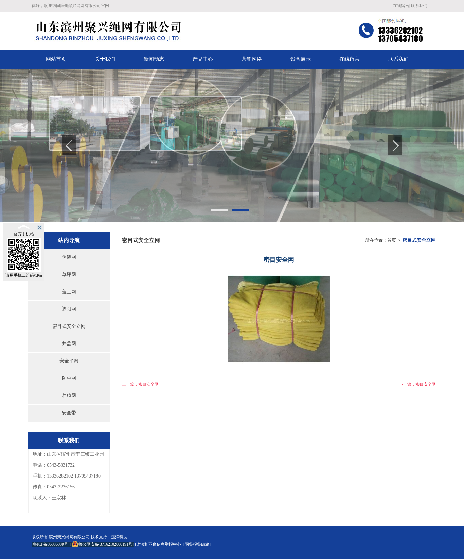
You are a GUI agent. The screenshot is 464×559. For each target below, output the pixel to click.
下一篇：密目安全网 (417, 384)
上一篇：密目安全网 (140, 384)
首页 (391, 240)
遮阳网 (69, 309)
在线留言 (401, 5)
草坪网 (69, 274)
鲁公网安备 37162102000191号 (105, 544)
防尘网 (69, 378)
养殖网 (69, 395)
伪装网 (69, 257)
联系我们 (419, 5)
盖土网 (69, 291)
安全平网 (68, 361)
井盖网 (69, 343)
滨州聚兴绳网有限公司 (69, 537)
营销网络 (252, 59)
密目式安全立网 (69, 326)
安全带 (69, 412)
